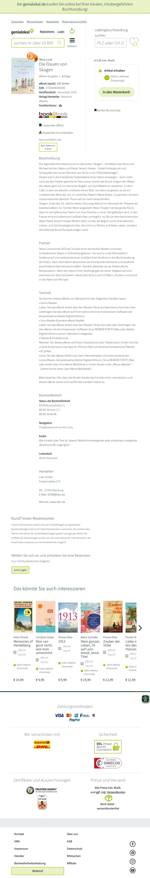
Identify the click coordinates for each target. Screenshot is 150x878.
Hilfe (17, 841)
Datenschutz (74, 849)
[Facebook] (133, 844)
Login (60, 31)
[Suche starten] (59, 42)
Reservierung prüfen (74, 21)
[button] (72, 44)
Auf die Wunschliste (108, 110)
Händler (19, 856)
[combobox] (33, 42)
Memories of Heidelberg (23, 643)
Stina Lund (45, 59)
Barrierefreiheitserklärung (30, 863)
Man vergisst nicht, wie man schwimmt (44, 647)
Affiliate (71, 863)
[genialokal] (22, 31)
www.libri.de (57, 502)
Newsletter (52, 21)
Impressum (21, 849)
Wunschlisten (35, 21)
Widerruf (37, 871)
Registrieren (47, 31)
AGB (69, 841)
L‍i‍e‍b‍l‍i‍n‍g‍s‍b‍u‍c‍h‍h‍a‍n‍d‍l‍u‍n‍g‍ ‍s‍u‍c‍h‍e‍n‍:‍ (111, 33)
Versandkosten (116, 792)
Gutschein (17, 21)
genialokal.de (34, 4)
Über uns (72, 834)
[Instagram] (133, 862)
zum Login (20, 570)
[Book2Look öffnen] (32, 57)
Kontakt (19, 834)
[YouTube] (133, 871)
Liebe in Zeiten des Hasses (134, 645)
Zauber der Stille (111, 643)
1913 (61, 641)
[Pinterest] (133, 853)
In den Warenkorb (116, 92)
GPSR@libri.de (56, 495)
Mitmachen (74, 856)
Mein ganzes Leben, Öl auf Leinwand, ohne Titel (90, 649)
